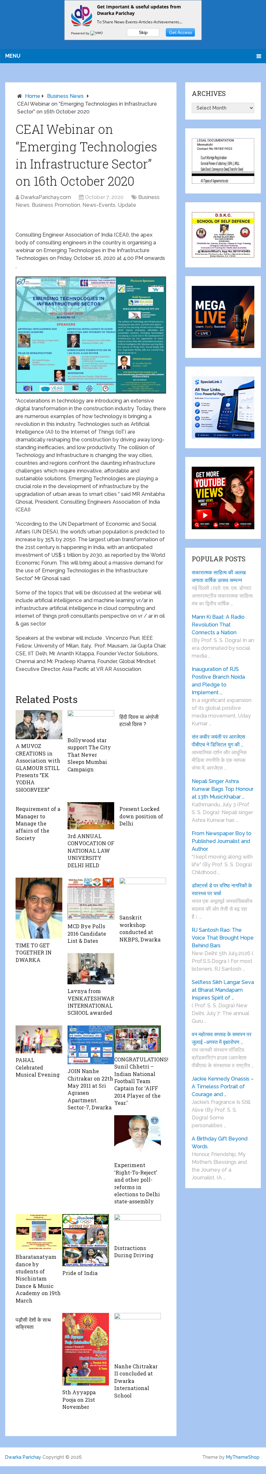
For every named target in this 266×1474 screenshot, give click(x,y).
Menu (12, 56)
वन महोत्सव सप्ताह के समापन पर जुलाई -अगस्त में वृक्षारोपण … (221, 1038)
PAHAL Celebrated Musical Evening (38, 1067)
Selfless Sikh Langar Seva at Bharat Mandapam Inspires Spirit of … (223, 990)
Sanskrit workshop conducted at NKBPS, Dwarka (140, 928)
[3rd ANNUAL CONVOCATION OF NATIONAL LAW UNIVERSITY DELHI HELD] (90, 815)
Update (127, 205)
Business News (65, 96)
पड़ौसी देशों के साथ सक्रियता (33, 1323)
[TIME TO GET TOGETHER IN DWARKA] (39, 908)
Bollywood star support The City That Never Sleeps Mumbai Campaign (89, 755)
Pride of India (80, 1272)
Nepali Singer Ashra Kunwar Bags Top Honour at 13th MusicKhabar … (222, 789)
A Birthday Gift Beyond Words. (220, 1143)
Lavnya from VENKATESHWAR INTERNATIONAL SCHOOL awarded (90, 1002)
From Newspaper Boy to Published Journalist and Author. (221, 841)
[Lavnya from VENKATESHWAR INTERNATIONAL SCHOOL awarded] (90, 968)
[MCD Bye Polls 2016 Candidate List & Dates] (90, 898)
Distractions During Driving (133, 1251)
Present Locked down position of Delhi (141, 816)
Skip (143, 32)
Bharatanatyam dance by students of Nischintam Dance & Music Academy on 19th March (38, 1278)
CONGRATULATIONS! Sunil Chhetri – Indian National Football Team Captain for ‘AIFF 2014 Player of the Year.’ (141, 1081)
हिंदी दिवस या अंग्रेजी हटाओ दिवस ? (139, 720)
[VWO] (97, 33)
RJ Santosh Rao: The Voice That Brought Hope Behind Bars (223, 938)
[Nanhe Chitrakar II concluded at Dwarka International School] (137, 1336)
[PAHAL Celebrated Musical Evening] (39, 1039)
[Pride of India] (85, 1240)
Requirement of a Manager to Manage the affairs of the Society (38, 823)
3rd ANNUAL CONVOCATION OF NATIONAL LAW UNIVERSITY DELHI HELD (90, 851)
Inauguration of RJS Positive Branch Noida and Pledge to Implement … (218, 681)
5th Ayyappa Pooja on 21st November (79, 1399)
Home (32, 96)
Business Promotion (56, 205)
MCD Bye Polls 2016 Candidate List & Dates (86, 933)
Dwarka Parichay (23, 1457)
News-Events (98, 205)
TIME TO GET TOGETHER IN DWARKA (34, 952)
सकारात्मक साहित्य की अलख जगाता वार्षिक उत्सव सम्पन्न (219, 576)
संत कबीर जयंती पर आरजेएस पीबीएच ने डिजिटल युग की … (218, 741)
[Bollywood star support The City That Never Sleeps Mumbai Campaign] (90, 721)
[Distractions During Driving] (137, 1227)
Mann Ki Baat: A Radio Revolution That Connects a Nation (218, 625)
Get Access (180, 32)
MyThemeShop (243, 1457)
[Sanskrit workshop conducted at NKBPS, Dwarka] (142, 894)
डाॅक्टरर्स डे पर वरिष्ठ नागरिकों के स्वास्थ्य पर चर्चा (222, 889)
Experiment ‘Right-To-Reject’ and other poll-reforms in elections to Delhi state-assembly (137, 1183)
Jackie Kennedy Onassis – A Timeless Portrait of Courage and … (223, 1086)
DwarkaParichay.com (45, 197)
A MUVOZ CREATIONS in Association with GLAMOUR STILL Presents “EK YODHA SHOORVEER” (38, 768)
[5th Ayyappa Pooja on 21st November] (85, 1349)
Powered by (80, 33)
